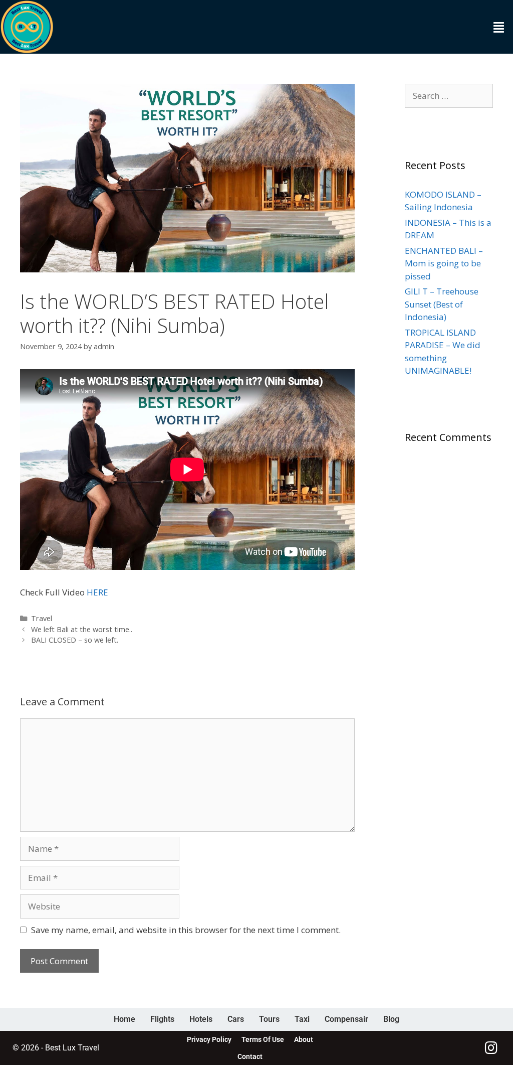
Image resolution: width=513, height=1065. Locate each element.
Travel (41, 618)
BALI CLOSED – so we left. (74, 640)
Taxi (302, 1019)
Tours (269, 1019)
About (303, 1039)
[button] (498, 27)
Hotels (200, 1019)
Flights (162, 1019)
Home (124, 1019)
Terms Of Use (262, 1039)
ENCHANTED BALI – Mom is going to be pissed (444, 263)
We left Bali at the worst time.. (81, 629)
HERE (97, 592)
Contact (250, 1056)
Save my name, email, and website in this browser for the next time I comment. (186, 930)
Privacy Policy (209, 1039)
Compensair (346, 1019)
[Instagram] (491, 1048)
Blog (391, 1019)
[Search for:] (449, 95)
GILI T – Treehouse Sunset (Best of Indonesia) (441, 304)
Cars (235, 1019)
